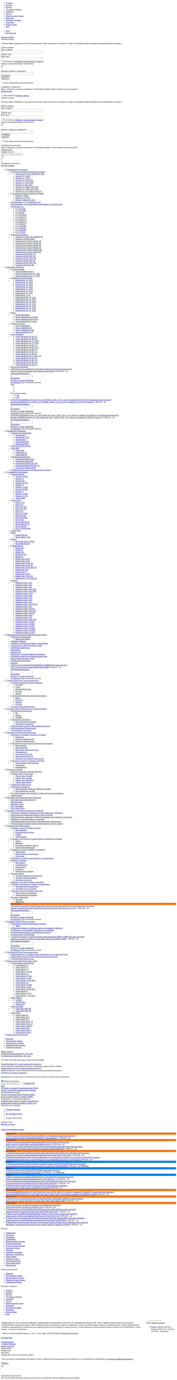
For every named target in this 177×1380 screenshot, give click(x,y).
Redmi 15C (19, 552)
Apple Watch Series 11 (24, 1024)
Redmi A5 (19, 557)
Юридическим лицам (14, 16)
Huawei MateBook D (23, 328)
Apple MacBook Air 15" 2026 (27, 343)
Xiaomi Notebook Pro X (24, 272)
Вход (8, 31)
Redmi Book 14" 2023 (24, 282)
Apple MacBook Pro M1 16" (26, 358)
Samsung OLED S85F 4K (25, 254)
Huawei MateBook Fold (24, 330)
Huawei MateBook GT (24, 332)
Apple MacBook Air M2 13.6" (27, 347)
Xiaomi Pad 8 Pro (22, 442)
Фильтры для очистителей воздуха (29, 759)
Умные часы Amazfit (23, 776)
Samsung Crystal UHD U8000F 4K (29, 237)
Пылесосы (19, 737)
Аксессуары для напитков (26, 893)
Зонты (18, 841)
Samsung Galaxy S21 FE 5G (26, 604)
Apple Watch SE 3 (22, 1019)
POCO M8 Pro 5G (22, 524)
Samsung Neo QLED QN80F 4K (28, 245)
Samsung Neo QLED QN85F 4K (28, 248)
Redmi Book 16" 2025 (24, 291)
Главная (9, 3)
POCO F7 (19, 511)
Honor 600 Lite (21, 535)
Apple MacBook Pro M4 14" (26, 339)
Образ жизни (11, 1257)
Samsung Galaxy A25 (23, 600)
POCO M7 (19, 520)
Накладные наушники (24, 724)
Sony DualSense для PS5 (25, 791)
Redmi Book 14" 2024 (24, 285)
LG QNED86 (20, 230)
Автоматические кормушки (26, 886)
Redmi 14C (19, 548)
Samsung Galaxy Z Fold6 (25, 630)
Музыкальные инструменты (27, 854)
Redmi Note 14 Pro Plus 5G (26, 567)
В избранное (16, 382)
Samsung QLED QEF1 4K (25, 263)
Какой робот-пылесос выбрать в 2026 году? (19, 1103)
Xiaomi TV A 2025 (22, 176)
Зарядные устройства (14, 1254)
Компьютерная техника (15, 1241)
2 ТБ (17, 398)
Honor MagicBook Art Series (26, 317)
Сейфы (18, 834)
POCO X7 (19, 505)
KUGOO (19, 685)
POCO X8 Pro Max (23, 528)
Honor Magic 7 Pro (22, 537)
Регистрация (11, 33)
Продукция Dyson (13, 1261)
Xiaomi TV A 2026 (22, 178)
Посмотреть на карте (69, 1333)
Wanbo (18, 715)
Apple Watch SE (21, 1015)
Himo (17, 698)
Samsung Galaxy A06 (23, 596)
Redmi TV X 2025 (22, 198)
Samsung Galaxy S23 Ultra (25, 611)
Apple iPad (19, 450)
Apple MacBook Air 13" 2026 (27, 341)
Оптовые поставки (13, 20)
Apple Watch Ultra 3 (23, 1032)
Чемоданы (19, 902)
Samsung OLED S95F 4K (25, 256)
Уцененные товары (14, 1047)
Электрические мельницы (26, 895)
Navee (17, 687)
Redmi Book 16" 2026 (24, 293)
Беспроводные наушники (25, 722)
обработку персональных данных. (29, 61)
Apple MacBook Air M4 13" (26, 354)
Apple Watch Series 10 (24, 1022)
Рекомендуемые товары (15, 1045)
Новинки (9, 1039)
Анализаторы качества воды (27, 763)
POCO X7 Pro (21, 507)
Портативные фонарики (25, 847)
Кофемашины (21, 767)
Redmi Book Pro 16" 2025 (25, 308)
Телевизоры (11, 1233)
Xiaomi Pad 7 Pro (22, 437)
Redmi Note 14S (21, 570)
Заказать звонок (7, 37)
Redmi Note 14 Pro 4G (24, 563)
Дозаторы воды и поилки (25, 889)
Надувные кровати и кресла (26, 845)
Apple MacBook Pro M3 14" (26, 360)
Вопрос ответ (11, 25)
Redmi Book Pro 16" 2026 (25, 311)
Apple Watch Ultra (22, 1028)
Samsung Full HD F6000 (25, 239)
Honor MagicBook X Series (26, 321)
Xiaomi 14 (19, 479)
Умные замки (20, 837)
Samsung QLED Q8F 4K (25, 261)
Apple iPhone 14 (21, 970)
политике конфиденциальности (120, 1359)
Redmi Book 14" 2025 (24, 287)
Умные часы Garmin (23, 778)
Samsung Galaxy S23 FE (25, 609)
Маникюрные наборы (24, 871)
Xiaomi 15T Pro (21, 489)
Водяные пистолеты (23, 880)
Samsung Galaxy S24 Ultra (25, 589)
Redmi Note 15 (21, 572)
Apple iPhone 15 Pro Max (25, 980)
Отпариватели (21, 865)
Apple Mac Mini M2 (23, 1009)
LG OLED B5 (21, 215)
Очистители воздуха (23, 754)
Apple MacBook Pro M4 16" (26, 365)
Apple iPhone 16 (21, 983)
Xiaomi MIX (20, 498)
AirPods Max (20, 1002)
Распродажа (11, 1265)
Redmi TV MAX (22, 196)
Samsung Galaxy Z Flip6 (25, 624)
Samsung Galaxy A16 (23, 598)
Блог (8, 27)
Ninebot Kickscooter (23, 689)
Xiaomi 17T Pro (21, 496)
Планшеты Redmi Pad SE (25, 468)
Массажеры (20, 863)
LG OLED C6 (21, 219)
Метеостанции (21, 748)
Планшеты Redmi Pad (24, 461)
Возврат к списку (8, 1124)
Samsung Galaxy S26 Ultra (25, 619)
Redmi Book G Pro (22, 295)
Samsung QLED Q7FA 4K (25, 259)
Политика (10, 22)
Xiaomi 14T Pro (21, 483)
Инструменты (21, 830)
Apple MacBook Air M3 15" (26, 352)
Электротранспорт (13, 1244)
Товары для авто (12, 1259)
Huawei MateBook (22, 326)
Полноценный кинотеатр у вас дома (16, 1056)
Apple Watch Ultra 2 (23, 1030)
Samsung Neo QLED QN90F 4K (28, 252)
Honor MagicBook (22, 315)
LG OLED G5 (21, 222)
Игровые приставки (14, 1252)
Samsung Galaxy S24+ (24, 615)
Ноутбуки (10, 1235)
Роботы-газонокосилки (24, 739)
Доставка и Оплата (13, 9)
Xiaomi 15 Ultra (21, 487)
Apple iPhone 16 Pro (23, 987)
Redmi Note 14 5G (22, 561)
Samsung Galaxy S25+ (24, 593)
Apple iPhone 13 (21, 967)
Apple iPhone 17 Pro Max (25, 996)
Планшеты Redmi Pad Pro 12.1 (27, 466)
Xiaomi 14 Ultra (21, 476)
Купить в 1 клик (17, 380)
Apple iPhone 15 (21, 974)
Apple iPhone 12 (21, 965)
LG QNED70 (20, 224)
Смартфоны (11, 1239)
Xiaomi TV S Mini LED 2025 (27, 187)
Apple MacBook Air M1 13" (26, 345)
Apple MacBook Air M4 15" (26, 337)
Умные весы (20, 867)
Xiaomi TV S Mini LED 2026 (27, 189)
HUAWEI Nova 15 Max (24, 541)
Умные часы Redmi (23, 782)
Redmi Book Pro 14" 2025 (25, 300)
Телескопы (19, 856)
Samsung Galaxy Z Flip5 (25, 622)
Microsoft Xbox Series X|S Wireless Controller (33, 789)
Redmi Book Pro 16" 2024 (25, 306)
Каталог (9, 5)
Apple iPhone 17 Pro (23, 993)
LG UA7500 (20, 209)
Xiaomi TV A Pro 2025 (24, 180)
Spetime (18, 702)
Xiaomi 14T (20, 481)
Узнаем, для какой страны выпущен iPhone (18, 1090)
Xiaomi (18, 694)
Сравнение (28, 380)
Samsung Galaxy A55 (23, 583)
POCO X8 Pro (21, 526)
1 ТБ (17, 395)
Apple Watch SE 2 (22, 1017)
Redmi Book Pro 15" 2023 (25, 304)
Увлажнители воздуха (24, 756)
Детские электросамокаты (26, 878)
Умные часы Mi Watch (24, 780)
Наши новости (7, 1051)
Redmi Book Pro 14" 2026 (25, 302)
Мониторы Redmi (22, 639)
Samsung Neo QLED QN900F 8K (28, 250)
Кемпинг (19, 843)
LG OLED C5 (21, 217)
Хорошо (5, 1363)
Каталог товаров (8, 166)
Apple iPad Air (21, 453)
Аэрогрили (20, 765)
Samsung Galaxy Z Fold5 (25, 628)
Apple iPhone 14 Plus (23, 972)
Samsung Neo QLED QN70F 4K (28, 243)
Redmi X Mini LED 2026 (25, 200)
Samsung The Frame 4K (24, 265)
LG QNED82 (20, 228)
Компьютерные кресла (24, 832)
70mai (17, 926)
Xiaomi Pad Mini (22, 444)
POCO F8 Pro (20, 515)
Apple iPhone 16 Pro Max (25, 989)
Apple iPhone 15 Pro (23, 978)
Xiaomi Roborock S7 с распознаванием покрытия (21, 1064)
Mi (16, 713)
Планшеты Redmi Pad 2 (25, 459)
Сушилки (19, 869)
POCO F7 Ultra (21, 513)
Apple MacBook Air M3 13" (26, 350)
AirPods (18, 1000)
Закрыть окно (6, 91)
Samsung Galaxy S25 (23, 617)
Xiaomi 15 (19, 485)
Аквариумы (20, 852)
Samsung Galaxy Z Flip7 (25, 626)
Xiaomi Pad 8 (20, 440)
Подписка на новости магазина (14, 1073)
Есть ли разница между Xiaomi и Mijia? (17, 1097)
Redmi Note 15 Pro (22, 574)
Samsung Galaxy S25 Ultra (25, 591)
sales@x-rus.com (157, 1323)
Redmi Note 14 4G (22, 559)
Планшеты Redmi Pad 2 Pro (26, 463)
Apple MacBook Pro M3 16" (26, 363)
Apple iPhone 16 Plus (23, 985)
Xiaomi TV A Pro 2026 (24, 183)
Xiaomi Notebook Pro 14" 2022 (27, 274)
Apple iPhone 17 (21, 991)
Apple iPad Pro (21, 455)
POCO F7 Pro (20, 509)
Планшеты (10, 1237)
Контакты (10, 18)
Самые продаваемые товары (12, 1129)
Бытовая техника (13, 1248)
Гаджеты (9, 1250)
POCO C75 (19, 502)
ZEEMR (18, 717)
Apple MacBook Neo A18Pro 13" (28, 356)
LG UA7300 (20, 232)
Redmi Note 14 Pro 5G (24, 565)
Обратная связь (7, 1342)
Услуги (9, 14)
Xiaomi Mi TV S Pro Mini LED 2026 (29, 174)
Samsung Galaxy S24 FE (25, 613)
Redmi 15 (19, 550)
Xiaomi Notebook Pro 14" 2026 (27, 276)
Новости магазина (11, 1081)
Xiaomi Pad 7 (20, 435)
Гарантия (9, 12)
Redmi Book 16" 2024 (24, 280)
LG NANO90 (20, 211)
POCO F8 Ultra (21, 518)
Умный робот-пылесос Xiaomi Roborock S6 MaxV (21, 1068)
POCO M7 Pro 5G (22, 522)
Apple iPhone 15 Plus (23, 976)
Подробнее (15, 378)
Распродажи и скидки (15, 1043)
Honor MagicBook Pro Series (26, 319)
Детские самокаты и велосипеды (28, 876)
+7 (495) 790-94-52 (8, 96)
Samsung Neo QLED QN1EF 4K (28, 241)
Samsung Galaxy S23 (23, 585)
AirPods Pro (20, 1004)
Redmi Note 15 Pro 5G (24, 576)
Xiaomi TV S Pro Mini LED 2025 (28, 191)
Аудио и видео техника (15, 1246)
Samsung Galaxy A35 (23, 602)
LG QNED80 (20, 226)
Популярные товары (14, 1041)
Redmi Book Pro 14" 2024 (25, 298)
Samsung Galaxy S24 (23, 587)
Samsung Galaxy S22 (23, 606)
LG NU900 (19, 213)
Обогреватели (21, 752)
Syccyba (18, 691)
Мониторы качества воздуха (27, 750)
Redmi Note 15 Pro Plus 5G (26, 578)
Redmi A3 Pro (20, 554)
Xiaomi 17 (19, 492)
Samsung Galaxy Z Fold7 (25, 632)
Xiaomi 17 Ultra (21, 494)
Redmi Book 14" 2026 (24, 289)
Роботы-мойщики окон (24, 741)
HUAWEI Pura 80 (22, 544)
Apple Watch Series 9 (23, 1026)
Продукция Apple (13, 1263)
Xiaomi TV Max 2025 (24, 185)
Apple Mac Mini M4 (23, 1011)
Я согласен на (23, 61)
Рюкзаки (19, 899)
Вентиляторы (20, 746)
